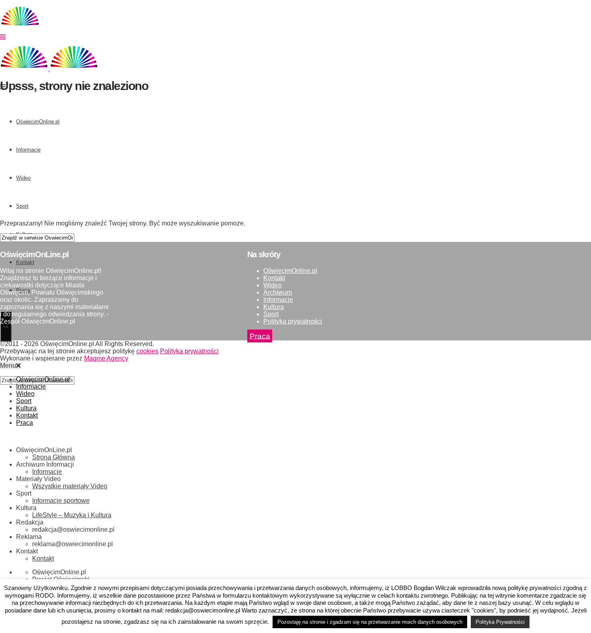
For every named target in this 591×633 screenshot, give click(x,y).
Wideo (272, 285)
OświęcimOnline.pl (290, 270)
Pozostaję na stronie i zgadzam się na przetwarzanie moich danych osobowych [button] (369, 622)
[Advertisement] (241, 157)
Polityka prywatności (292, 321)
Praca (260, 336)
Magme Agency (106, 358)
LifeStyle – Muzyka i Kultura (71, 515)
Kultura (273, 306)
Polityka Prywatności (500, 622)
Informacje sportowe (61, 500)
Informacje (278, 299)
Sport (271, 314)
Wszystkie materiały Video (69, 486)
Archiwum (277, 292)
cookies (147, 351)
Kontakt (274, 278)
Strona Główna (53, 457)
